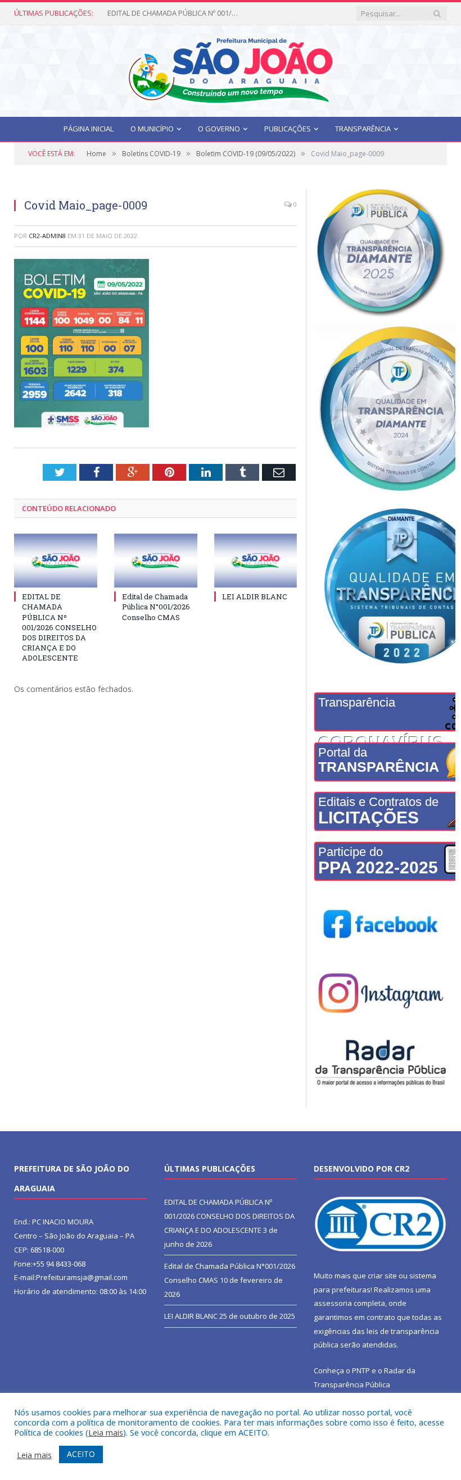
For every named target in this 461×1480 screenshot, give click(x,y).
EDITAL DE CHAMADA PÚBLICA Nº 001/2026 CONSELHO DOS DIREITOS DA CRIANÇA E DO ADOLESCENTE (59, 627)
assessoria (333, 1303)
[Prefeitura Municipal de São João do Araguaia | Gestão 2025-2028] (230, 68)
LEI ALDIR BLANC (254, 596)
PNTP (361, 1370)
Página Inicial (89, 129)
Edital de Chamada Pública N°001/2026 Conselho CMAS (174, 13)
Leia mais (105, 1432)
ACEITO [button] (81, 1454)
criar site (382, 1275)
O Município (152, 129)
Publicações (287, 129)
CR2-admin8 (47, 235)
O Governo (219, 129)
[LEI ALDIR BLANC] (255, 561)
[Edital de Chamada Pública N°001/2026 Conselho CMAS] (155, 561)
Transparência (363, 129)
